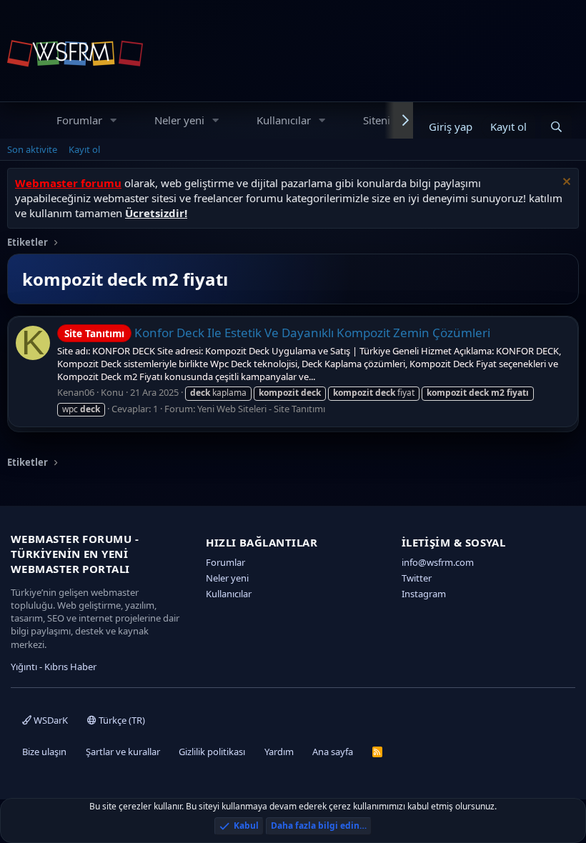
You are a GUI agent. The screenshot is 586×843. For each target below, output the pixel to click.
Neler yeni (179, 120)
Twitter (417, 578)
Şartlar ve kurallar (123, 751)
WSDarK (49, 720)
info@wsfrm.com (438, 562)
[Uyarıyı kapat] (565, 183)
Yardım (279, 751)
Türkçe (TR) (120, 720)
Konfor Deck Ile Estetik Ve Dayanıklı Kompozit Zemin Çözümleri (277, 332)
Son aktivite (32, 149)
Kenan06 (75, 392)
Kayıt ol (84, 149)
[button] (114, 120)
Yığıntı (24, 666)
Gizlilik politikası (212, 751)
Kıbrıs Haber (70, 666)
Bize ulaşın (44, 751)
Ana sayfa (332, 751)
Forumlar (79, 120)
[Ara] (556, 127)
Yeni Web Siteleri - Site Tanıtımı (261, 408)
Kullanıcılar (284, 120)
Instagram (424, 593)
